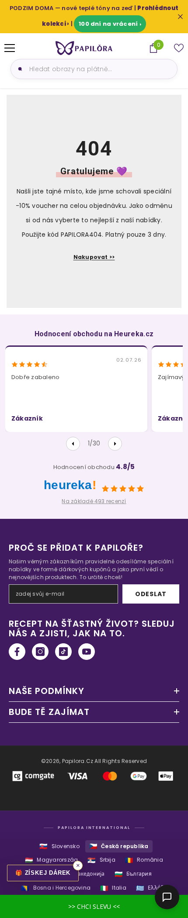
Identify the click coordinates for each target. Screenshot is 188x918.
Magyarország (51, 860)
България (133, 874)
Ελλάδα (151, 888)
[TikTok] (63, 651)
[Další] (115, 444)
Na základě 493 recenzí (94, 501)
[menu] (9, 48)
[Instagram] (40, 651)
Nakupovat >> (94, 257)
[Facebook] (17, 651)
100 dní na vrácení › (110, 24)
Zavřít (180, 17)
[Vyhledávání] (19, 69)
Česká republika (119, 846)
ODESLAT (151, 594)
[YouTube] (86, 651)
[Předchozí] (73, 444)
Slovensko (59, 846)
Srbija (101, 860)
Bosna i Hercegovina (56, 888)
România (144, 860)
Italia (113, 888)
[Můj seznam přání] (179, 48)
